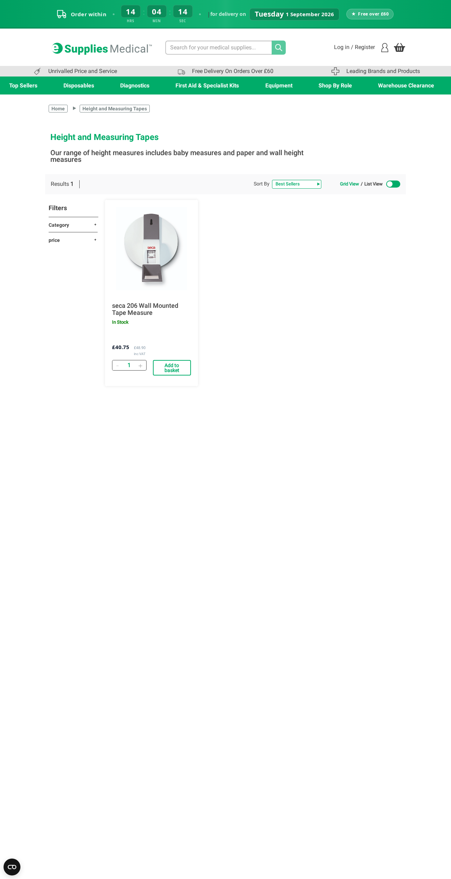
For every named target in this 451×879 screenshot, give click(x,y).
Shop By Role (335, 85)
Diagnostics (134, 85)
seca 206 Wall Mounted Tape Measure (145, 309)
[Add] (140, 365)
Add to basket (172, 367)
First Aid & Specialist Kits (207, 85)
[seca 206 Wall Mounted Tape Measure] (151, 248)
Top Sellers (23, 85)
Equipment (278, 85)
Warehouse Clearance (406, 85)
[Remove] (117, 365)
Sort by (262, 184)
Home (58, 108)
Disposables (78, 85)
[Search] (279, 48)
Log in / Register (354, 47)
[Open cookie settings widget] (12, 867)
